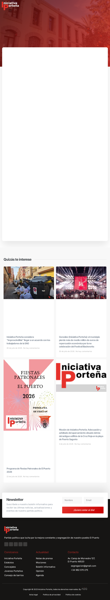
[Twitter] (16, 544)
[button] (105, 6)
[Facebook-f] (6, 544)
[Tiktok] (25, 544)
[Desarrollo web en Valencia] (84, 588)
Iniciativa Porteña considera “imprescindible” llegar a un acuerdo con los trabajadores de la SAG (28, 340)
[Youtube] (20, 544)
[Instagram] (11, 544)
